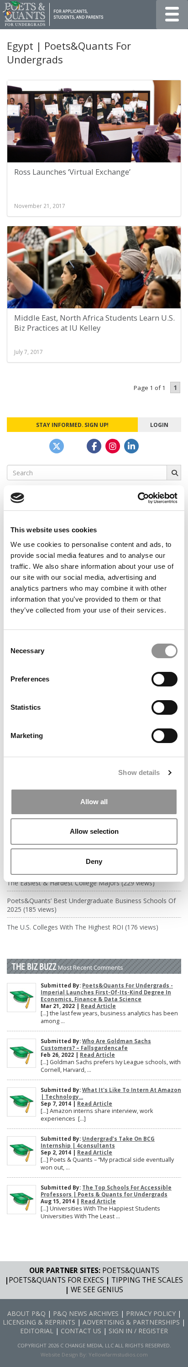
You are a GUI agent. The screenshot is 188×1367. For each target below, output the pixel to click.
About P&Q (26, 1313)
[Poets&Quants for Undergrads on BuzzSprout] (75, 446)
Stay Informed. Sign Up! (72, 424)
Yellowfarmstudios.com (118, 1354)
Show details (139, 772)
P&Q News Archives (86, 1313)
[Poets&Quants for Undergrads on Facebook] (94, 446)
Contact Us (81, 1330)
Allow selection (94, 831)
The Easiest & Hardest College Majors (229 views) (81, 882)
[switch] (164, 679)
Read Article (98, 1006)
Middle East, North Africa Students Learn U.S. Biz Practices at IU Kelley (94, 322)
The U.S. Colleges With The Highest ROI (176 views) (82, 927)
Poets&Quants (130, 1270)
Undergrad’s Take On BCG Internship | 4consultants (98, 1142)
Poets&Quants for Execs (56, 1280)
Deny (94, 861)
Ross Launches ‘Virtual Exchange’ (72, 171)
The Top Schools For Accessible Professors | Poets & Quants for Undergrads (106, 1191)
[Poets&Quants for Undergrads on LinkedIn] (131, 446)
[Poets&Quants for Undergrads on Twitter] (56, 446)
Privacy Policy (151, 1313)
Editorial (36, 1330)
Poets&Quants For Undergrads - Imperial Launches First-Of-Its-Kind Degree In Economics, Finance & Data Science (107, 992)
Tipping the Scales (147, 1280)
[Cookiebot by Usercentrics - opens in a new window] (138, 498)
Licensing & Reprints (39, 1322)
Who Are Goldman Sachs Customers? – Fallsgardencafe (96, 1044)
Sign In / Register (138, 1330)
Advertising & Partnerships (131, 1322)
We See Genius (97, 1289)
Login (159, 424)
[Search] (174, 472)
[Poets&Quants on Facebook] (112, 446)
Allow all (94, 802)
